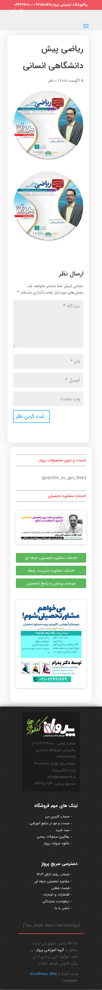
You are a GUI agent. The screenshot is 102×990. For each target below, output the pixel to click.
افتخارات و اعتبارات (56, 894)
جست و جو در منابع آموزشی (49, 823)
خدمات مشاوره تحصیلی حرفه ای (51, 558)
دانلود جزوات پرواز (56, 843)
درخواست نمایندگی (55, 901)
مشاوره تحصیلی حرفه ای (52, 881)
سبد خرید (62, 830)
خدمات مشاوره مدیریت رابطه (51, 570)
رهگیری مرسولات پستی (53, 836)
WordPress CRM (43, 974)
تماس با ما (62, 908)
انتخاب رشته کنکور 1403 (53, 874)
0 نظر (52, 81)
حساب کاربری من (57, 816)
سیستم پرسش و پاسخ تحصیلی (51, 583)
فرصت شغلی (60, 888)
